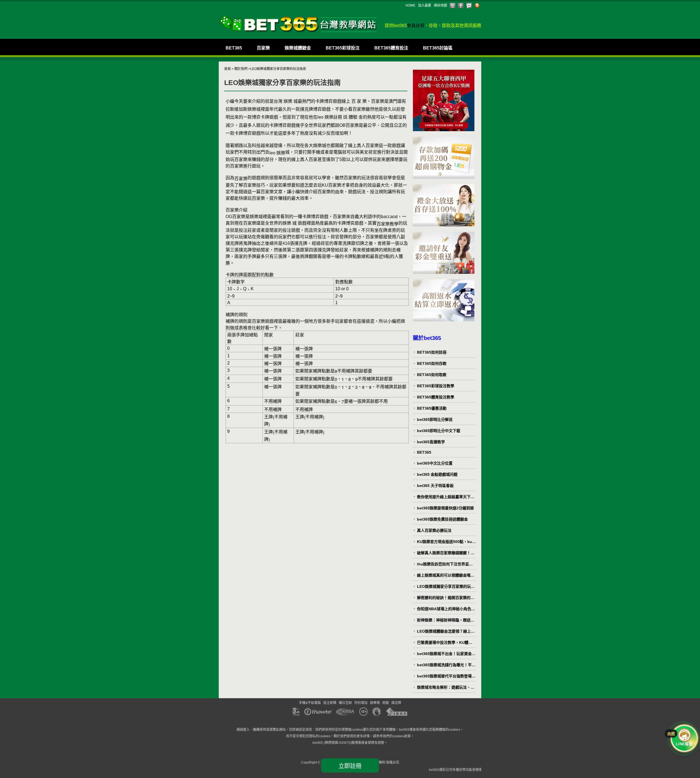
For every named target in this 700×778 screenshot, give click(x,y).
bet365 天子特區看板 (435, 485)
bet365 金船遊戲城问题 (437, 474)
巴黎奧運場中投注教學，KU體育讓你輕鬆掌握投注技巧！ (444, 642)
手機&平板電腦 (310, 703)
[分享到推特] (452, 5)
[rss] (477, 5)
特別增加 (361, 703)
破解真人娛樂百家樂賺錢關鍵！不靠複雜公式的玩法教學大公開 (445, 553)
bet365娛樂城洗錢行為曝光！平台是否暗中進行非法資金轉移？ (446, 665)
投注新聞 (329, 703)
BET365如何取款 (432, 374)
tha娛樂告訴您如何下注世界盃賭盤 (445, 564)
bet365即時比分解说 (435, 419)
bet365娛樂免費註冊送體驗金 (442, 519)
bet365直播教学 (431, 442)
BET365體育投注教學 (435, 397)
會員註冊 (415, 25)
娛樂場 (375, 703)
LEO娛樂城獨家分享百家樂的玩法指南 (446, 586)
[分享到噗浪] (469, 5)
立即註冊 (350, 765)
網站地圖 (440, 5)
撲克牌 (396, 703)
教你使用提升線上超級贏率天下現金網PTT (445, 497)
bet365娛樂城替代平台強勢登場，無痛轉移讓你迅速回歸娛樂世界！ (446, 676)
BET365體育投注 (391, 48)
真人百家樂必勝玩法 (434, 530)
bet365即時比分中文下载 (438, 430)
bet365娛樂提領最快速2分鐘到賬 (445, 508)
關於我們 (240, 69)
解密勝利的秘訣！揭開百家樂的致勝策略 (445, 597)
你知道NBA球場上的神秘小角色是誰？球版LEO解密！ (446, 609)
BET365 (234, 48)
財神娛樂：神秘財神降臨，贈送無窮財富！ (445, 620)
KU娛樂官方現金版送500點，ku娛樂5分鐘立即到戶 (446, 541)
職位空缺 (345, 703)
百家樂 (263, 48)
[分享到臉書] (460, 5)
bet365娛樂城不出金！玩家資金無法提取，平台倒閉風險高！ (446, 653)
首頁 (227, 69)
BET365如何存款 (432, 363)
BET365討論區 (438, 48)
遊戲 (385, 703)
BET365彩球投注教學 (435, 386)
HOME (410, 5)
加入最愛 (424, 5)
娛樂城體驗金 (298, 48)
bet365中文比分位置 (435, 463)
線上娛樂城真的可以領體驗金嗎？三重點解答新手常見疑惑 (445, 575)
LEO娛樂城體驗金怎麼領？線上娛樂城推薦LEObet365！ (446, 631)
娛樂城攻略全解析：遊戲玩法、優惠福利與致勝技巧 (445, 687)
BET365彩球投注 (343, 48)
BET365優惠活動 (432, 408)
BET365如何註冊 (432, 352)
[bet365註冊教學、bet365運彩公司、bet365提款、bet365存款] (298, 23)
